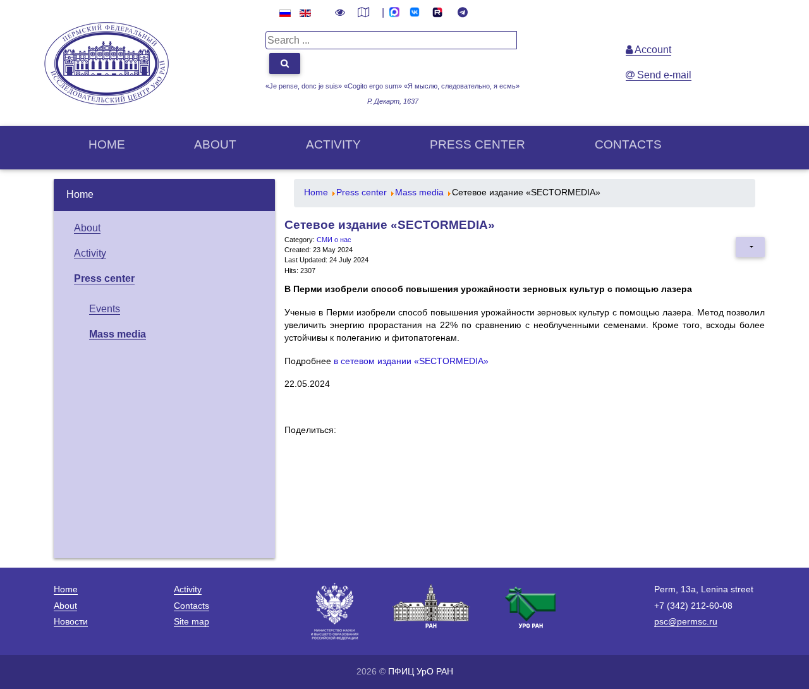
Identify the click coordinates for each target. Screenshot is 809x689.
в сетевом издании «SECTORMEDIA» (411, 361)
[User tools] (750, 247)
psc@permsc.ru (685, 621)
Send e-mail (663, 75)
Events (104, 308)
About (215, 144)
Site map (191, 621)
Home (106, 144)
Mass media (117, 334)
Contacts (628, 144)
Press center (477, 144)
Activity (333, 144)
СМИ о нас (334, 239)
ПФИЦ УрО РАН (420, 671)
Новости (71, 621)
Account (652, 49)
